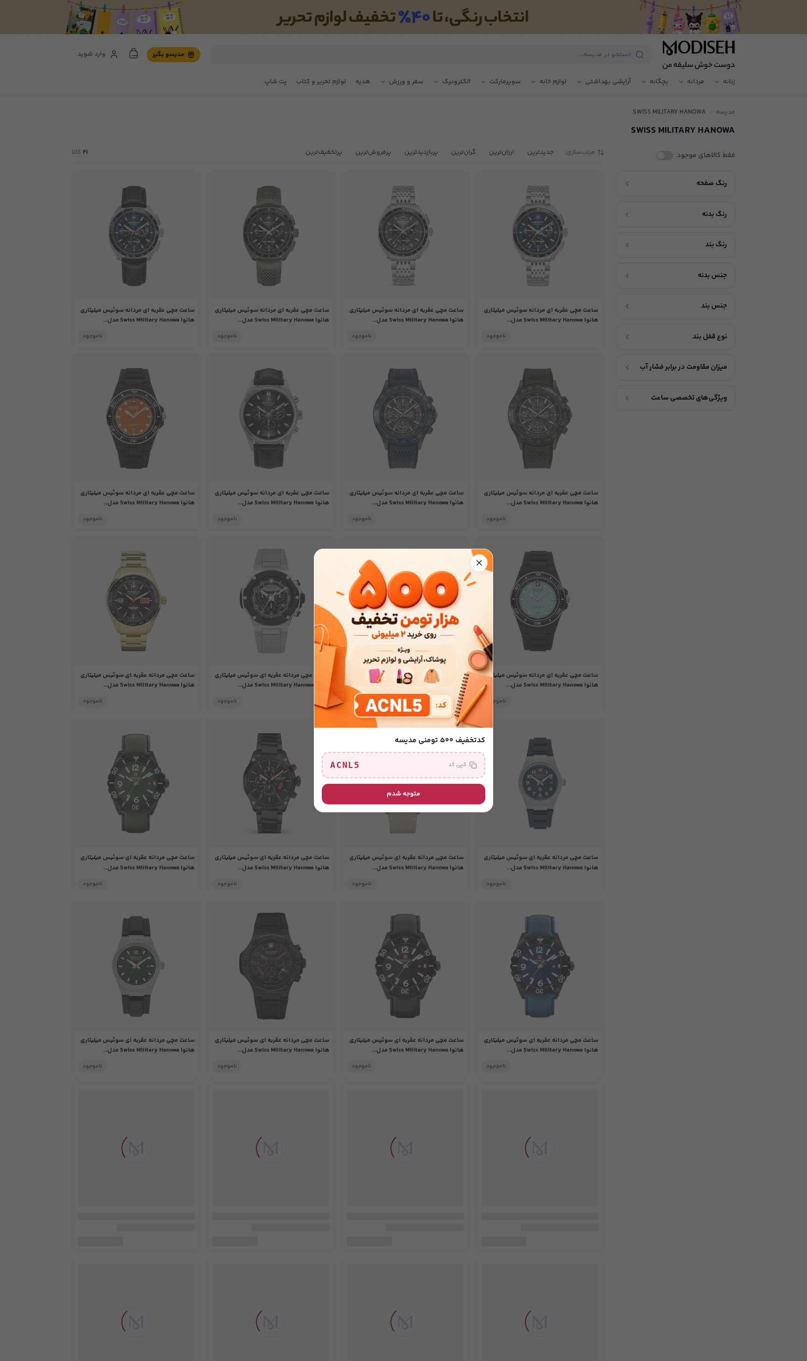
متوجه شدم (403, 794)
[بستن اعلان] (479, 562)
